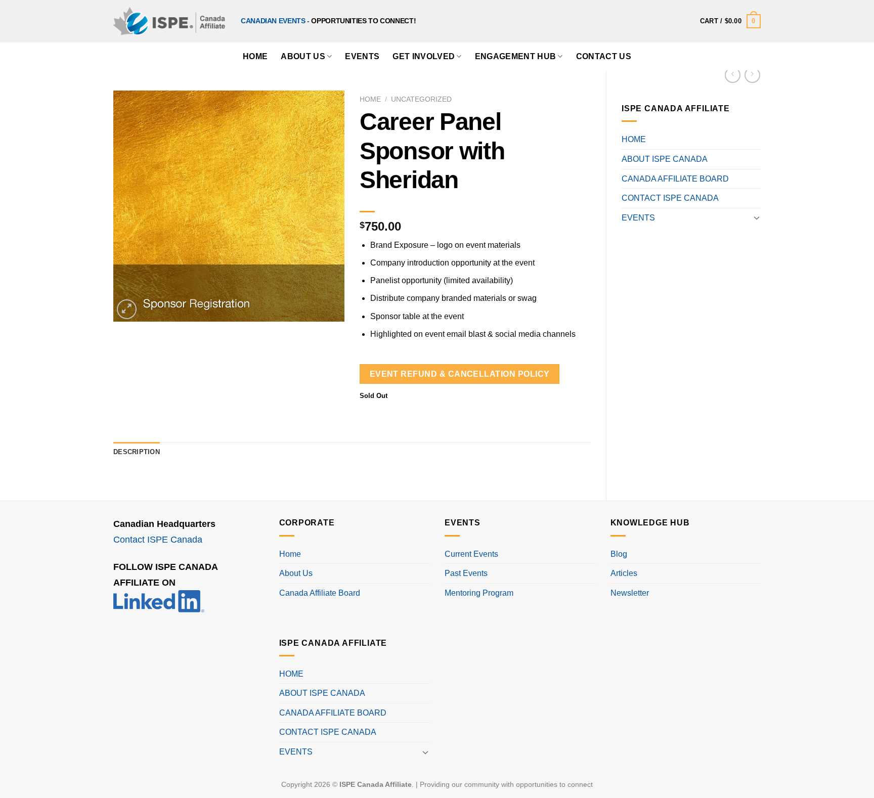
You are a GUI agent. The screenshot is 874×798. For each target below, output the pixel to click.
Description (136, 452)
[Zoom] (127, 309)
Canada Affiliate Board (319, 593)
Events (362, 56)
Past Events (466, 573)
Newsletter (629, 593)
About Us (303, 56)
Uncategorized (421, 99)
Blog (618, 554)
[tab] (136, 452)
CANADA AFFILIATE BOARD (675, 178)
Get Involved (423, 56)
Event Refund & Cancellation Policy (460, 374)
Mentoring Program (479, 593)
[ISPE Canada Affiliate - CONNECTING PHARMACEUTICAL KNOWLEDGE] (169, 21)
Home (370, 99)
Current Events (471, 554)
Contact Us (603, 56)
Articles (623, 573)
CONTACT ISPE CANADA (670, 198)
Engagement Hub (515, 56)
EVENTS (638, 217)
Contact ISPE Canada (157, 540)
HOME (255, 56)
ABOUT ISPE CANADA (665, 159)
